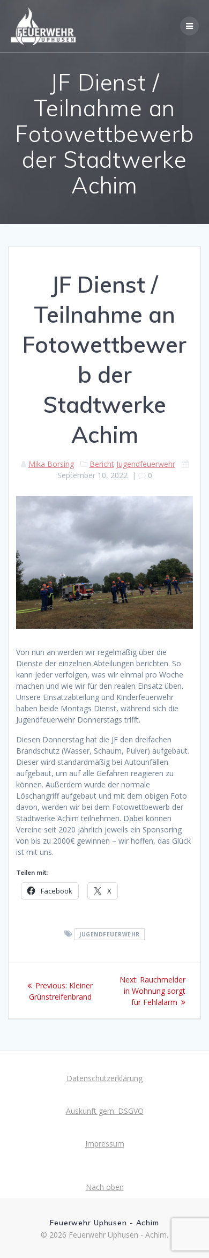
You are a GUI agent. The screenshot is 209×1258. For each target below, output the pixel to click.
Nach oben (105, 1187)
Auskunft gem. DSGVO (105, 1111)
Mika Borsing (51, 464)
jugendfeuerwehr (109, 934)
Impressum (104, 1143)
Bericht (101, 464)
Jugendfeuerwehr (145, 464)
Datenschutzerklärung (104, 1078)
